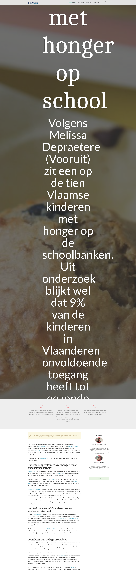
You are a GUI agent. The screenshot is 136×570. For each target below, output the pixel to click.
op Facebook (42, 458)
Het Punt (38, 450)
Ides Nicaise (33, 553)
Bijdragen (80, 2)
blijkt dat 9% (51, 529)
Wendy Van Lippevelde (34, 489)
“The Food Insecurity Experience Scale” (68, 518)
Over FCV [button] (96, 2)
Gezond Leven (37, 514)
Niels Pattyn (31, 471)
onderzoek (61, 473)
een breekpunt (42, 446)
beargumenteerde (73, 446)
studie (72, 567)
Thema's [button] (88, 2)
